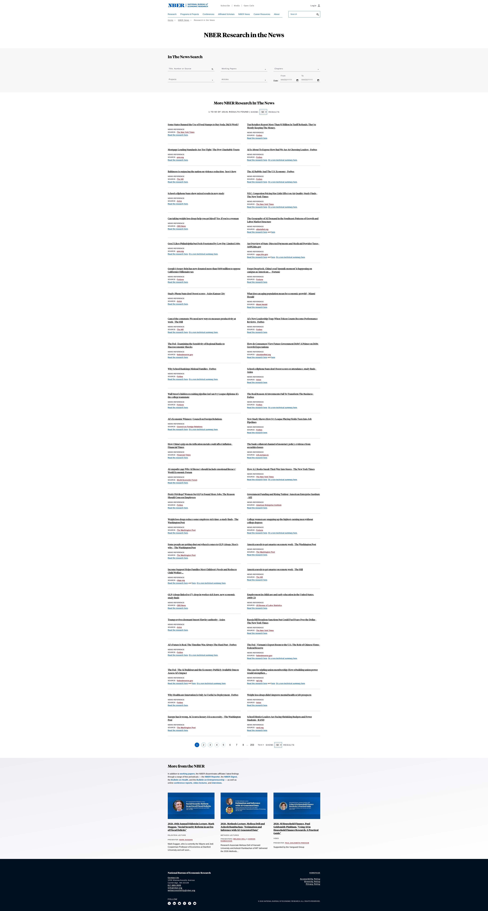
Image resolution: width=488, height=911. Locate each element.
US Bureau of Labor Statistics (269, 605)
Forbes (259, 135)
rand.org (260, 728)
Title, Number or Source (180, 69)
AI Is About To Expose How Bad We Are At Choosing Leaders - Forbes (282, 149)
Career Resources (262, 14)
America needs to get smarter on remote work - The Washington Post (281, 544)
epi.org (259, 681)
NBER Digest (230, 777)
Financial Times (184, 455)
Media (237, 6)
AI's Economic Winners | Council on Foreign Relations (195, 418)
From (285, 76)
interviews (217, 783)
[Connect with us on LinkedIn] (174, 903)
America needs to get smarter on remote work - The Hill (275, 569)
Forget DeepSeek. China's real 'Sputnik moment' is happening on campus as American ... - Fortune (279, 270)
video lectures (200, 783)
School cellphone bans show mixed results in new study (196, 193)
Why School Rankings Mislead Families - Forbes (192, 368)
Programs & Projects (189, 14)
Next (260, 745)
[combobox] (169, 80)
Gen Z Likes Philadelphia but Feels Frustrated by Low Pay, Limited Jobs (204, 243)
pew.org (180, 157)
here (273, 232)
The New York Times (185, 132)
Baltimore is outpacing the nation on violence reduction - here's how (202, 171)
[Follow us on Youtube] (194, 903)
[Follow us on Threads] (184, 903)
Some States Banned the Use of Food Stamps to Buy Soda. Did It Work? (203, 124)
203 (252, 745)
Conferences (208, 14)
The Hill (180, 179)
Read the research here (178, 135)
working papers (187, 774)
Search (294, 14)
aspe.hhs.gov (262, 254)
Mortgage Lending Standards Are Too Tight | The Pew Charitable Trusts (204, 149)
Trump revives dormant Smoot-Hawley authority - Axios (196, 619)
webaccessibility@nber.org (181, 890)
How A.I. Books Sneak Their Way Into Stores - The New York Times (281, 469)
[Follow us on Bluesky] (179, 903)
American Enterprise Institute (268, 505)
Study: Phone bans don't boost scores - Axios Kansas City (196, 293)
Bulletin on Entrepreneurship (210, 780)
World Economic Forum (187, 480)
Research (172, 14)
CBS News (181, 226)
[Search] (317, 14)
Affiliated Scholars (226, 14)
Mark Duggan (186, 840)
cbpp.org (181, 580)
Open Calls (249, 6)
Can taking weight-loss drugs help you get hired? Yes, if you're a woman (203, 218)
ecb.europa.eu (262, 455)
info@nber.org (175, 888)
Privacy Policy (313, 884)
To (304, 76)
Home (170, 20)
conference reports (183, 783)
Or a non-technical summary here (282, 160)
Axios (179, 201)
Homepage (314, 873)
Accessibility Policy (310, 879)
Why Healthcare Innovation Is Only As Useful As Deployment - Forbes (203, 694)
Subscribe (225, 6)
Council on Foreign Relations (189, 427)
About (276, 14)
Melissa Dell (239, 839)
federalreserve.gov (185, 355)
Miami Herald (261, 304)
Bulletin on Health (179, 780)
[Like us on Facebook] (189, 903)
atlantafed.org (262, 229)
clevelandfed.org (263, 355)
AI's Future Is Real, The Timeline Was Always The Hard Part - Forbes (202, 644)
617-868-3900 (174, 885)
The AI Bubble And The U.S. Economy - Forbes (270, 171)
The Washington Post (186, 530)
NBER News (244, 14)
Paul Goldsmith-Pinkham (297, 843)
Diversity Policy (312, 881)
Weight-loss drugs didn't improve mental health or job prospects (279, 694)
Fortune (180, 279)
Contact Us (173, 878)
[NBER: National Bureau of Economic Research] (190, 7)
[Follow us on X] (169, 903)
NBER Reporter (212, 777)
